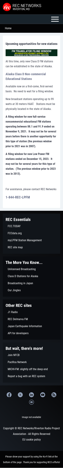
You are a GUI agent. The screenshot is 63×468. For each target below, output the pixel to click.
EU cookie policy (31, 439)
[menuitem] (31, 226)
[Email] (31, 402)
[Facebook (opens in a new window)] (9, 394)
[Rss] (53, 394)
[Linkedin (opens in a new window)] (31, 394)
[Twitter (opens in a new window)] (20, 394)
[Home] (22, 7)
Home (8, 28)
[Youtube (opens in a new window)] (42, 394)
